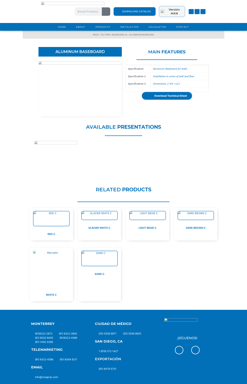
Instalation (129, 27)
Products (102, 27)
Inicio (96, 34)
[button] (167, 96)
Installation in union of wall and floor (173, 76)
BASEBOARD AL (120, 34)
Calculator (157, 27)
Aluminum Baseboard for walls (170, 68)
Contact (182, 27)
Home (62, 27)
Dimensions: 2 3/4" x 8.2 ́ (166, 83)
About (80, 27)
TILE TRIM (105, 34)
